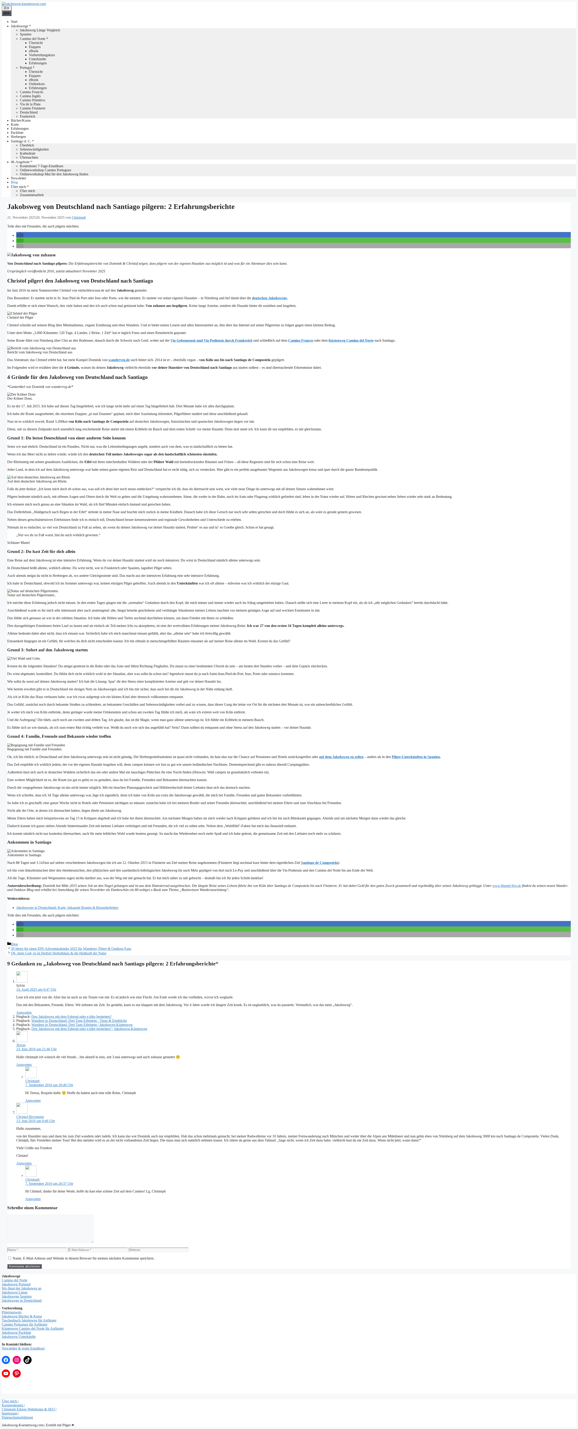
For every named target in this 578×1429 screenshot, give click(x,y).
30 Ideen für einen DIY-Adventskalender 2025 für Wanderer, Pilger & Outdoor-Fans (71, 949)
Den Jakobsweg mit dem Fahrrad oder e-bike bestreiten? (71, 1016)
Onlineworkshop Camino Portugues (45, 170)
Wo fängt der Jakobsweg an (21, 1288)
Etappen (35, 47)
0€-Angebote (20, 162)
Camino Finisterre (32, 108)
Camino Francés (31, 92)
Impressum (9, 1413)
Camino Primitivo (32, 100)
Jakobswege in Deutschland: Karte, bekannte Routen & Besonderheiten (67, 907)
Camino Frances (300, 340)
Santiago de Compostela (319, 863)
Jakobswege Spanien (17, 1296)
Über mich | (10, 1401)
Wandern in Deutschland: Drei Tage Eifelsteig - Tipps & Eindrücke (79, 1021)
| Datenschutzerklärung (17, 1415)
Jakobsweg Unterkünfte (19, 1337)
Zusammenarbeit (32, 195)
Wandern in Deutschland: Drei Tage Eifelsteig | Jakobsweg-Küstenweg (82, 1025)
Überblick (27, 145)
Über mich (18, 187)
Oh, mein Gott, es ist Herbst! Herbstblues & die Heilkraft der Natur (58, 953)
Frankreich (27, 116)
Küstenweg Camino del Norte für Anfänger (33, 1328)
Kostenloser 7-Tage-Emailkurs (41, 166)
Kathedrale (27, 153)
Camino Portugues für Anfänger (24, 1324)
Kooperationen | (13, 1405)
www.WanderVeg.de (506, 886)
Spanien (25, 34)
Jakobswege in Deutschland (22, 1300)
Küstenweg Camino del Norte (351, 340)
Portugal (26, 68)
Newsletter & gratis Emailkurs (23, 1348)
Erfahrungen (38, 63)
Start (14, 21)
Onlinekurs (37, 84)
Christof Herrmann (30, 1117)
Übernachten (29, 157)
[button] (19, 235)
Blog (14, 182)
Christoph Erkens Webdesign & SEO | (29, 1409)
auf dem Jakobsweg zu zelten (341, 757)
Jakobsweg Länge (15, 1292)
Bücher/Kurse (21, 120)
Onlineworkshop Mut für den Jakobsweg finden (54, 174)
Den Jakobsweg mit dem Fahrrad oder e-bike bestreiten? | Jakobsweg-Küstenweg (89, 1029)
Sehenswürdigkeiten (34, 149)
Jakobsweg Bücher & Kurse (22, 1316)
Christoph (32, 1081)
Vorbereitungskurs (42, 55)
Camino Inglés (30, 96)
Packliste (17, 133)
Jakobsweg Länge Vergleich (40, 30)
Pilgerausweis (11, 1312)
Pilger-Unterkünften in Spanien (416, 757)
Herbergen (18, 137)
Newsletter (18, 178)
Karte (15, 124)
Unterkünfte (37, 59)
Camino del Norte (32, 39)
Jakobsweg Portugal (16, 1284)
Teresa (21, 1045)
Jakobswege (19, 26)
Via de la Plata (30, 104)
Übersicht (36, 43)
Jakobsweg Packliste (16, 1332)
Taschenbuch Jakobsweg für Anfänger (29, 1320)
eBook (33, 51)
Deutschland (29, 112)
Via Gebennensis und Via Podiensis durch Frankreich (211, 340)
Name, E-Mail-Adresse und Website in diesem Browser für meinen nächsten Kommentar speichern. (83, 1258)
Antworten (24, 1012)
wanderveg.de (119, 360)
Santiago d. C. (21, 141)
